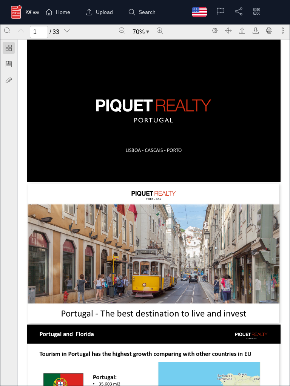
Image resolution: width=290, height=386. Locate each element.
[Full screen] (228, 31)
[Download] (256, 31)
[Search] (7, 31)
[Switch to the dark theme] (215, 31)
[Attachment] (9, 80)
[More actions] (283, 31)
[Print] (269, 31)
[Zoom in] (160, 31)
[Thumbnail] (9, 48)
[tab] (8, 49)
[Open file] (242, 31)
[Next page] (67, 31)
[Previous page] (21, 31)
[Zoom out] (122, 31)
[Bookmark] (9, 64)
